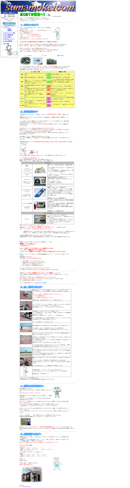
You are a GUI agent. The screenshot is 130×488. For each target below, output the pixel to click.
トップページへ (26, 486)
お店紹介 (9, 29)
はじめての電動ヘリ (7, 37)
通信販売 (9, 30)
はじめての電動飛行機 (8, 34)
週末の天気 (34, 373)
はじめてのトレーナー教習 (40, 282)
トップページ (6, 27)
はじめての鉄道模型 (7, 41)
